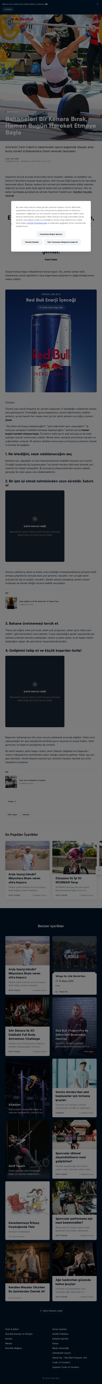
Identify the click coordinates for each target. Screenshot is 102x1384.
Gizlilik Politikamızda (37, 223)
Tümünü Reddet (32, 242)
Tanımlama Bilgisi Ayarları (51, 234)
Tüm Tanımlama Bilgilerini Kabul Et (62, 242)
